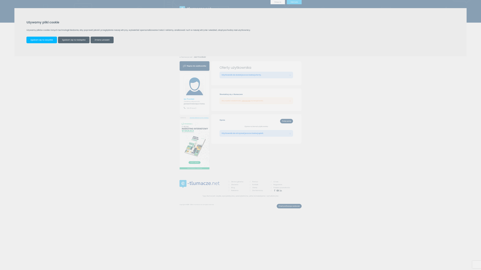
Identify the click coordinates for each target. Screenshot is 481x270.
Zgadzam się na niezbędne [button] (74, 40)
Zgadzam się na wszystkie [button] (41, 40)
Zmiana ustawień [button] (102, 40)
